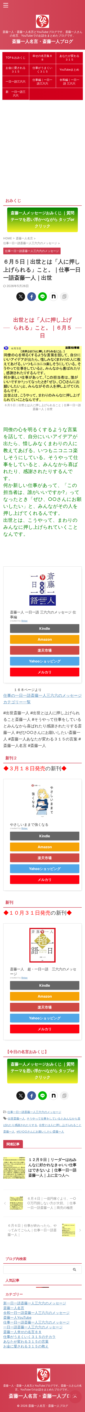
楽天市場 (45, 650)
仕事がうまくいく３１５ (42, 69)
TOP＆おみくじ (16, 57)
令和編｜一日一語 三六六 (69, 81)
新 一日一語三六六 (16, 93)
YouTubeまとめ (69, 69)
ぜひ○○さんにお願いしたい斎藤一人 (40, 1131)
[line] (42, 296)
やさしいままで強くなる (29, 824)
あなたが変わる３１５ (69, 57)
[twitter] (20, 296)
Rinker (24, 621)
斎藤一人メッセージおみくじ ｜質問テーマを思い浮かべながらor (42, 219)
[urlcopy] (64, 296)
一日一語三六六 (16, 81)
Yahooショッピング (45, 661)
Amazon (45, 639)
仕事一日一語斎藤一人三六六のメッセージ (34, 1112)
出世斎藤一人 (16, 1118)
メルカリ (45, 672)
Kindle (44, 628)
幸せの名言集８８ (42, 57)
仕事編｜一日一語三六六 (42, 81)
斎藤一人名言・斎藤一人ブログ (42, 41)
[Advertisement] (42, 146)
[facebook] (31, 296)
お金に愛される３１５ (16, 69)
